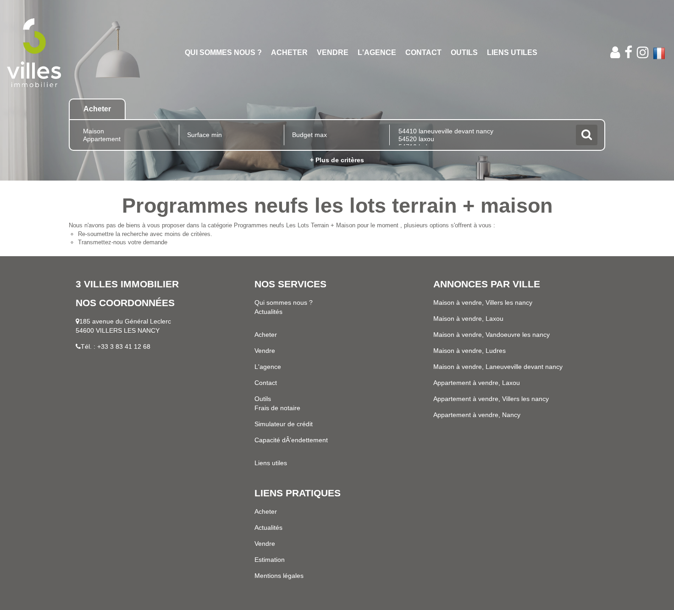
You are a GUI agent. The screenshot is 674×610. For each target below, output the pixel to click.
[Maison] (126, 131)
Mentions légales (279, 575)
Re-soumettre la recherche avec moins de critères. (145, 234)
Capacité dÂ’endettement (291, 440)
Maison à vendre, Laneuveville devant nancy (498, 366)
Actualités (268, 311)
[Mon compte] (615, 52)
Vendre (332, 52)
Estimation (269, 559)
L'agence (377, 52)
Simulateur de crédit (283, 424)
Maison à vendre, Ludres (469, 350)
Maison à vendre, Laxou (468, 318)
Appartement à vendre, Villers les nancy (491, 398)
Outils (464, 52)
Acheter (289, 52)
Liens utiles (512, 52)
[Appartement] (126, 139)
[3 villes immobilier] (61, 52)
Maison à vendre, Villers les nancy (482, 302)
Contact (423, 52)
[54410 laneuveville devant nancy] (482, 131)
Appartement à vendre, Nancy (476, 414)
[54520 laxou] (482, 139)
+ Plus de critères (337, 160)
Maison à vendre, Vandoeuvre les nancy (491, 334)
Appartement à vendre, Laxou (476, 382)
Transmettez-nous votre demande (122, 242)
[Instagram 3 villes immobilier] (643, 52)
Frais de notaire (277, 408)
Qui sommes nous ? (223, 52)
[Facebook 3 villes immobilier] (628, 52)
